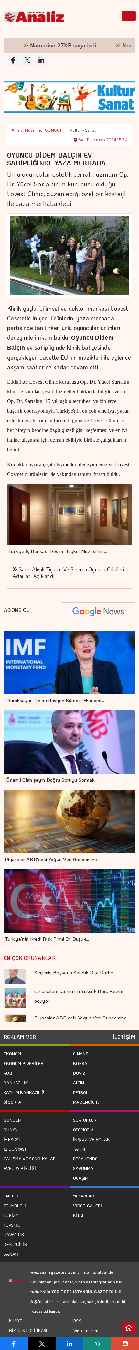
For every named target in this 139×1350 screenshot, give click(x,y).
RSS (77, 1320)
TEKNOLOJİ (15, 1205)
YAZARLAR (83, 1195)
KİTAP (79, 1215)
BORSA (80, 1063)
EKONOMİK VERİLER (24, 1063)
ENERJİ (11, 1195)
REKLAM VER (20, 1036)
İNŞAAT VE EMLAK (91, 1139)
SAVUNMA (83, 1168)
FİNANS (81, 1053)
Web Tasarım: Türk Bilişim (86, 1335)
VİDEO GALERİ (87, 1205)
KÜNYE (15, 1320)
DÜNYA (10, 1129)
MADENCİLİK (86, 1102)
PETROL (81, 1092)
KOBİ (9, 1073)
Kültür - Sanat (83, 129)
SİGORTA (12, 1102)
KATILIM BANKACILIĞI (25, 1092)
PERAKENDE (85, 1158)
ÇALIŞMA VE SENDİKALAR (30, 1158)
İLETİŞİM (124, 1036)
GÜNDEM (13, 1120)
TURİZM (11, 1215)
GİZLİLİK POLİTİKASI (28, 1330)
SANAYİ (11, 1254)
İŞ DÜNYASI (15, 1149)
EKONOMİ (13, 1053)
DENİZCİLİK (15, 1244)
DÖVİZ (79, 1073)
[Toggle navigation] (129, 16)
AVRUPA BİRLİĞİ (20, 1168)
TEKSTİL (12, 1225)
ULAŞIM (81, 1178)
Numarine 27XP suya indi (43, 45)
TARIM (79, 1149)
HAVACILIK (14, 1234)
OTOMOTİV (83, 1129)
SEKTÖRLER (85, 1120)
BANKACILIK (16, 1082)
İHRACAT (12, 1139)
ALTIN (78, 1082)
